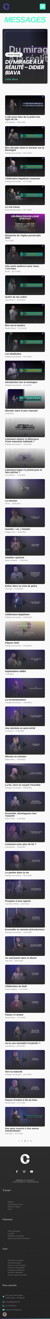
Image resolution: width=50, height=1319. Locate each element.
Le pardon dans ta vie (17, 872)
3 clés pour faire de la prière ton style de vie (22, 118)
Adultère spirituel (14, 557)
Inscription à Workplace (16, 1270)
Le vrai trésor (12, 207)
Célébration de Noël (16, 986)
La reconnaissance (15, 699)
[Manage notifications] (5, 1314)
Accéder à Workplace (15, 1272)
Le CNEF (11, 1234)
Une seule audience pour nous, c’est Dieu (22, 267)
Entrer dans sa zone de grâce (21, 586)
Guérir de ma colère (16, 297)
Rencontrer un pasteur (16, 1260)
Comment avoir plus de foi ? (20, 844)
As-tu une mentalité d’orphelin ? (22, 1043)
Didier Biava (12, 79)
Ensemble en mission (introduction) (24, 929)
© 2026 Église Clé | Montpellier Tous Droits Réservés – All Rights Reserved (25, 1181)
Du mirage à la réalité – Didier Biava (24, 67)
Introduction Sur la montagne (21, 382)
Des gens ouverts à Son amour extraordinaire (22, 1129)
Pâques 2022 (12, 643)
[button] (43, 6)
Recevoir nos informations (17, 1265)
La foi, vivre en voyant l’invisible (23, 785)
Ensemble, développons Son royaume (21, 814)
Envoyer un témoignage (16, 1268)
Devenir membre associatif (17, 1275)
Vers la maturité (13, 1071)
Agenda (10, 1202)
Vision (10, 1209)
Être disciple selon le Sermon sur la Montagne (24, 148)
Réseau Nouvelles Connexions (18, 1238)
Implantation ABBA (15, 671)
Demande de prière (14, 1263)
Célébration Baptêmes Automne (22, 178)
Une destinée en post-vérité (20, 728)
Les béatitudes (13, 354)
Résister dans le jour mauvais (21, 410)
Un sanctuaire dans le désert (21, 958)
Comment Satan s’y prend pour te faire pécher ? (23, 471)
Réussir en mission (15, 756)
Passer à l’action (14, 1014)
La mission (11, 500)
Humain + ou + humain (17, 529)
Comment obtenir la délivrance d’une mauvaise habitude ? (22, 440)
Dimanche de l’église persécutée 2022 (23, 236)
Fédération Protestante (16, 1236)
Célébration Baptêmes (17, 614)
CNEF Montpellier (14, 1231)
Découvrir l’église (14, 1207)
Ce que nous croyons (15, 1204)
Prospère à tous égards (18, 901)
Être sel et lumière (15, 325)
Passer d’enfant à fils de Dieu (21, 1100)
